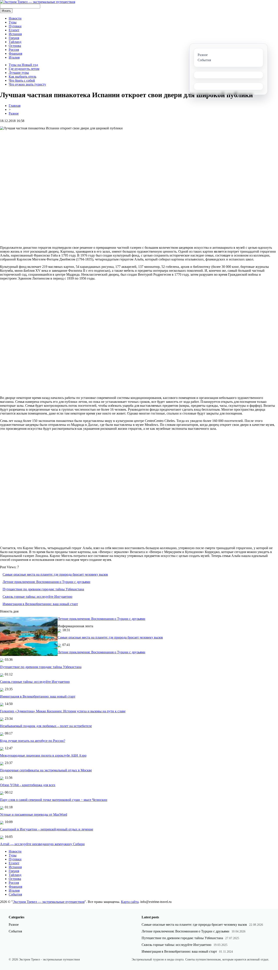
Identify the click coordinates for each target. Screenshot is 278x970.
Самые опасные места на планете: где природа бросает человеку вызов (55, 574)
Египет (14, 30)
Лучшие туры (19, 72)
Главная (14, 105)
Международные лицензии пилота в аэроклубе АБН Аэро (43, 755)
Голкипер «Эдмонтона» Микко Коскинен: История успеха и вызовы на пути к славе (63, 711)
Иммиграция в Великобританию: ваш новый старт (40, 604)
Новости (15, 18)
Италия (14, 57)
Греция (14, 38)
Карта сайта (130, 902)
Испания (15, 34)
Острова (15, 46)
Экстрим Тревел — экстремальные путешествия (48, 902)
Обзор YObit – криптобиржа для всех (27, 785)
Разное (14, 113)
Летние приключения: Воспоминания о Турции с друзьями (46, 582)
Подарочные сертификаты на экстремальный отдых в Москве (46, 770)
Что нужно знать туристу (27, 84)
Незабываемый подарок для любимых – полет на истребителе (46, 726)
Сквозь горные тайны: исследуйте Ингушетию (37, 596)
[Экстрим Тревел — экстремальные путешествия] (37, 2)
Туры (13, 22)
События (15, 894)
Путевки (15, 26)
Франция (15, 53)
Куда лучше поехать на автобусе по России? (32, 741)
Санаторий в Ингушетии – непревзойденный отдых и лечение (46, 829)
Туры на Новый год (23, 65)
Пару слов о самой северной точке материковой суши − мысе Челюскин (53, 800)
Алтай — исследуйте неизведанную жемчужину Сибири (42, 844)
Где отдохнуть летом (24, 69)
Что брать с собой (22, 80)
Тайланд (15, 42)
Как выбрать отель (22, 76)
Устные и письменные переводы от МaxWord (33, 814)
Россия (14, 49)
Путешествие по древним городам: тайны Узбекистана (43, 589)
